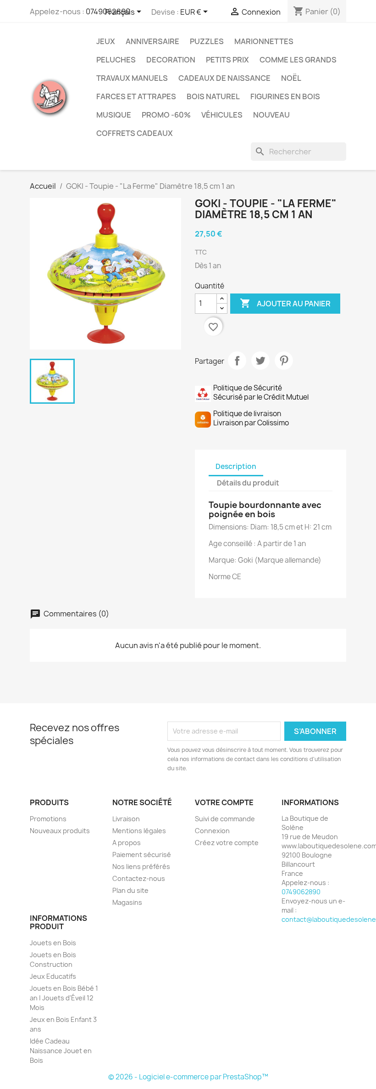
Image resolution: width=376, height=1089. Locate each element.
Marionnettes (263, 41)
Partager (237, 360)
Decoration (170, 60)
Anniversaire (152, 41)
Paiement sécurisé (141, 854)
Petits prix (227, 60)
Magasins (127, 902)
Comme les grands (298, 60)
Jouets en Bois (53, 942)
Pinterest (284, 360)
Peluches (116, 60)
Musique (113, 115)
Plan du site (130, 890)
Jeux (105, 41)
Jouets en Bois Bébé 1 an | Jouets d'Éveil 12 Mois (64, 998)
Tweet (260, 360)
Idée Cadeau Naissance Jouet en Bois (61, 1051)
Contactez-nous (138, 878)
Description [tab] (236, 466)
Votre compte (224, 802)
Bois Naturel (213, 96)
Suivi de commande (225, 818)
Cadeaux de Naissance (224, 78)
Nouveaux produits (60, 830)
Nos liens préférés (141, 866)
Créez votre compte (227, 842)
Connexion (212, 830)
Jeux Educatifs (53, 976)
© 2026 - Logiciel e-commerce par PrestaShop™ (188, 1077)
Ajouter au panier (285, 303)
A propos (126, 842)
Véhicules (222, 115)
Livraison (126, 818)
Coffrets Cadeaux (134, 133)
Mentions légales (139, 830)
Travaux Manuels (132, 78)
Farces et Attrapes (136, 96)
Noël (291, 78)
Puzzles (207, 41)
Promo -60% (166, 115)
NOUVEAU (271, 115)
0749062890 (301, 891)
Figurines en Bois (285, 96)
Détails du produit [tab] (248, 483)
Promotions (48, 818)
